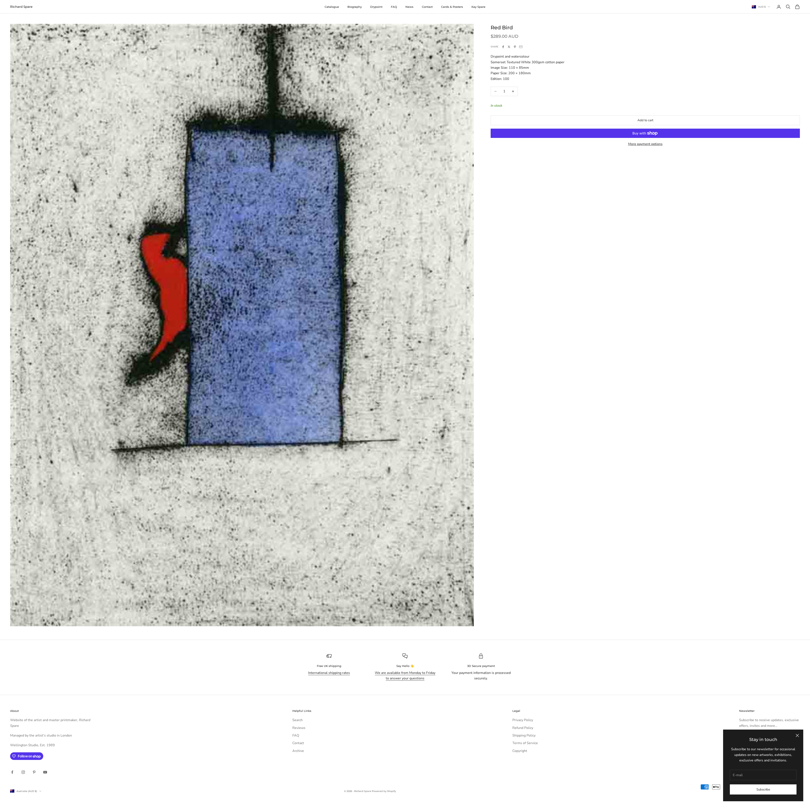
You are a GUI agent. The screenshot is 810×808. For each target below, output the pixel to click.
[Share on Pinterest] (515, 46)
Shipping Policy (524, 735)
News (409, 6)
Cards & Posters (452, 6)
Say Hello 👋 (405, 666)
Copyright (519, 751)
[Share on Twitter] (509, 46)
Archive (298, 751)
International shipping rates (329, 673)
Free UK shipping (329, 666)
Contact (427, 6)
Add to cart (645, 120)
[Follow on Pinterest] (34, 772)
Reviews (298, 728)
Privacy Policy (522, 720)
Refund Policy (522, 728)
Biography (354, 6)
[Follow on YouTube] (45, 772)
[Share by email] (520, 46)
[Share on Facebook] (503, 46)
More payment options (645, 144)
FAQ (394, 6)
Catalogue (332, 6)
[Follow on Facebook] (12, 772)
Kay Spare (478, 6)
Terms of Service (525, 743)
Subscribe (763, 789)
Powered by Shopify (384, 791)
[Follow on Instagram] (23, 772)
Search (297, 720)
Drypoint (376, 6)
